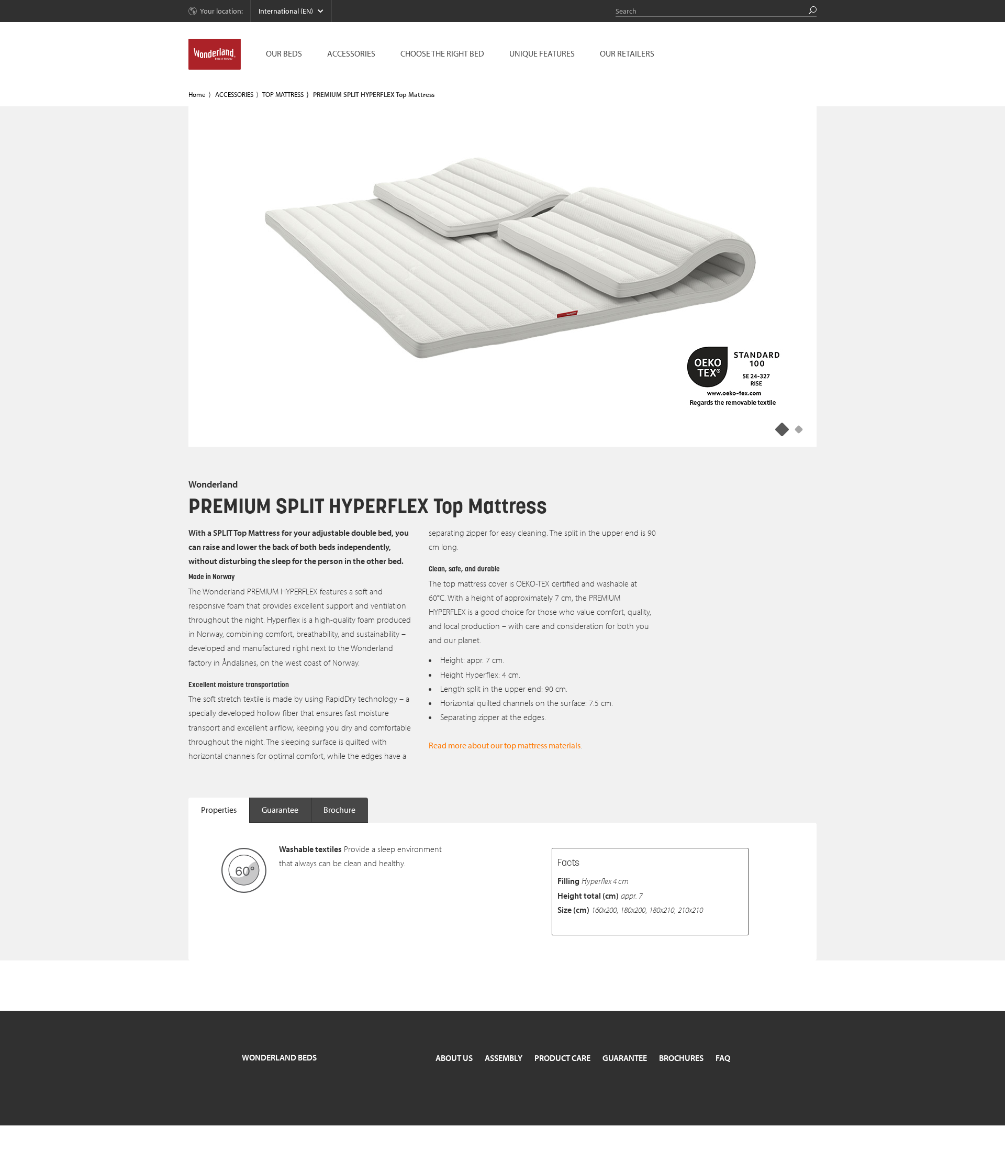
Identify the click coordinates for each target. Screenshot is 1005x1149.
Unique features (542, 53)
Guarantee (280, 809)
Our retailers (627, 53)
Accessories (351, 53)
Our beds (284, 53)
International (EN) (286, 11)
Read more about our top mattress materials (504, 745)
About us (454, 1058)
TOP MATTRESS (283, 94)
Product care (562, 1058)
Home (197, 94)
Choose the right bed (442, 53)
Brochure (339, 809)
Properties (219, 809)
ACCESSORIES (234, 94)
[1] (798, 429)
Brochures (681, 1058)
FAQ (723, 1058)
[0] (782, 429)
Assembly (503, 1058)
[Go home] (214, 54)
